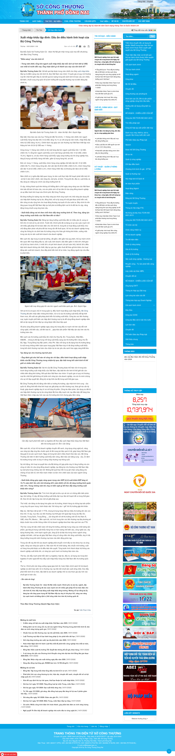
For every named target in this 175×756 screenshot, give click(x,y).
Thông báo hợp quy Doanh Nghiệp (138, 300)
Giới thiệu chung (131, 339)
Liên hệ (94, 726)
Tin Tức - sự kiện (53, 21)
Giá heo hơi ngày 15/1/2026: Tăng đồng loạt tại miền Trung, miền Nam (49, 684)
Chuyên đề (129, 89)
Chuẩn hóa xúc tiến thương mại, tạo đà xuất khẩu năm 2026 (45, 633)
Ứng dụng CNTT (131, 285)
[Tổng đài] (140, 597)
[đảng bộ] (140, 569)
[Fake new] (140, 672)
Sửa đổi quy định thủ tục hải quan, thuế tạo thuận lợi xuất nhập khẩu (48, 680)
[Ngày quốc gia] (140, 483)
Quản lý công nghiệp (133, 159)
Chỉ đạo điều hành (132, 164)
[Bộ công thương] (140, 527)
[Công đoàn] (140, 619)
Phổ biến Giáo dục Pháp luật (136, 140)
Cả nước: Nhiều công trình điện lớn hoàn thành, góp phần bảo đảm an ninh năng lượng (55, 704)
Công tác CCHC (131, 315)
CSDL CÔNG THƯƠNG (72, 21)
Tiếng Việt (141, 1)
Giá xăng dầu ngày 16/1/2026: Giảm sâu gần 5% (40, 697)
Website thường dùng (139, 718)
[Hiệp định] (140, 657)
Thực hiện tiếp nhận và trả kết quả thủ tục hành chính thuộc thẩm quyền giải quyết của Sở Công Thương (139, 57)
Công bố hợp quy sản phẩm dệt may (139, 127)
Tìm (152, 36)
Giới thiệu (37, 21)
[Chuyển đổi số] (140, 455)
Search (128, 144)
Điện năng (129, 193)
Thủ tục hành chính (132, 69)
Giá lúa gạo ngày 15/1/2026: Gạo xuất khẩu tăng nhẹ (42, 687)
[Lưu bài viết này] (89, 46)
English (150, 1)
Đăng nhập (104, 726)
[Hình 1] (140, 418)
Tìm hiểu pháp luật (132, 123)
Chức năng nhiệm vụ (133, 230)
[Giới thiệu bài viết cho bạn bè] (80, 46)
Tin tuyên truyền (131, 203)
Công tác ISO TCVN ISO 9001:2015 (138, 118)
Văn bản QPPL (90, 21)
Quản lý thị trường (132, 254)
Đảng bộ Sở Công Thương (135, 198)
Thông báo (129, 344)
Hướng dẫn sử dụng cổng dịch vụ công (138, 107)
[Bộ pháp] (140, 695)
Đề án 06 (115, 21)
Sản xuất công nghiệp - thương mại (138, 259)
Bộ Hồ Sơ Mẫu (130, 84)
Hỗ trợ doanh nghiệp (133, 234)
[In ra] (84, 46)
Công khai (129, 79)
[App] (140, 433)
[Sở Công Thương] (28, 9)
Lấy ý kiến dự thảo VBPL (134, 271)
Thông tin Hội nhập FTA (134, 208)
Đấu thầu (128, 310)
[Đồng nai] (140, 644)
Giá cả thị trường (131, 249)
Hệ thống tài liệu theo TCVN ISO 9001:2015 (137, 214)
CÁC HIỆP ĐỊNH (144, 21)
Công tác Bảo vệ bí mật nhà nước (138, 320)
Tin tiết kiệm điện (131, 239)
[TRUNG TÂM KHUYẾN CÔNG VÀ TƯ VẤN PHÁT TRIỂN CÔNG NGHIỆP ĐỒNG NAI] (140, 607)
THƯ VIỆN (104, 21)
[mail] (140, 554)
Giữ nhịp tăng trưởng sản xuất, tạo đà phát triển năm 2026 (44, 640)
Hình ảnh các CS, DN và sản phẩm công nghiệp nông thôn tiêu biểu (138, 99)
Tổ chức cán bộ (131, 225)
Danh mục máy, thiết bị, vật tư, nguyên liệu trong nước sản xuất (137, 133)
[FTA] (140, 539)
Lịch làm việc (130, 324)
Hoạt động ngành (132, 74)
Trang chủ (24, 21)
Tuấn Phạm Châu (85, 610)
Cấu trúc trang (82, 726)
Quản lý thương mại (132, 174)
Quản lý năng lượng (132, 244)
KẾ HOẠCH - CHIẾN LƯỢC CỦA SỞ (139, 113)
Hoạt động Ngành (132, 188)
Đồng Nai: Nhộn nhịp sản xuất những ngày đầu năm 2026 (44, 659)
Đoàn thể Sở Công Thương (135, 149)
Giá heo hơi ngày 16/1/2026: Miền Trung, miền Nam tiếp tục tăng (46, 701)
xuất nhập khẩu (83, 71)
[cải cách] (140, 584)
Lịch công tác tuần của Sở (135, 295)
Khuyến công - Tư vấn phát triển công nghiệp (139, 265)
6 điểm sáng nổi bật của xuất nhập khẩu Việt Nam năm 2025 (45, 623)
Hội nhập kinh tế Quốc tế (134, 178)
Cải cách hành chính (133, 64)
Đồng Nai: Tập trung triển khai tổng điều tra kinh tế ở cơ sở (45, 671)
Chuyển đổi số (128, 21)
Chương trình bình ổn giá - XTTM (138, 169)
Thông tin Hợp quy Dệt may (135, 290)
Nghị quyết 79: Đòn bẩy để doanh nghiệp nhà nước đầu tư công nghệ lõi (50, 710)
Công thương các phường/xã (136, 94)
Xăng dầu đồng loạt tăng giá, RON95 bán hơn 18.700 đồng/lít (45, 663)
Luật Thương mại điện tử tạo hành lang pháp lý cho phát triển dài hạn (49, 636)
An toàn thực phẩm (132, 183)
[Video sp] (140, 511)
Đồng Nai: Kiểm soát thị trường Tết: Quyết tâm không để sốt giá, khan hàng (51, 650)
